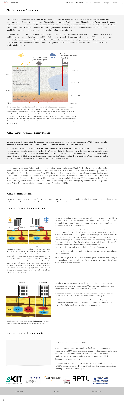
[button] (121, 2)
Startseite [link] (69, 3)
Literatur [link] (115, 3)
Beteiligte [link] (105, 3)
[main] (24, 10)
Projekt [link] (78, 3)
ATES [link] (87, 3)
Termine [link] (97, 3)
